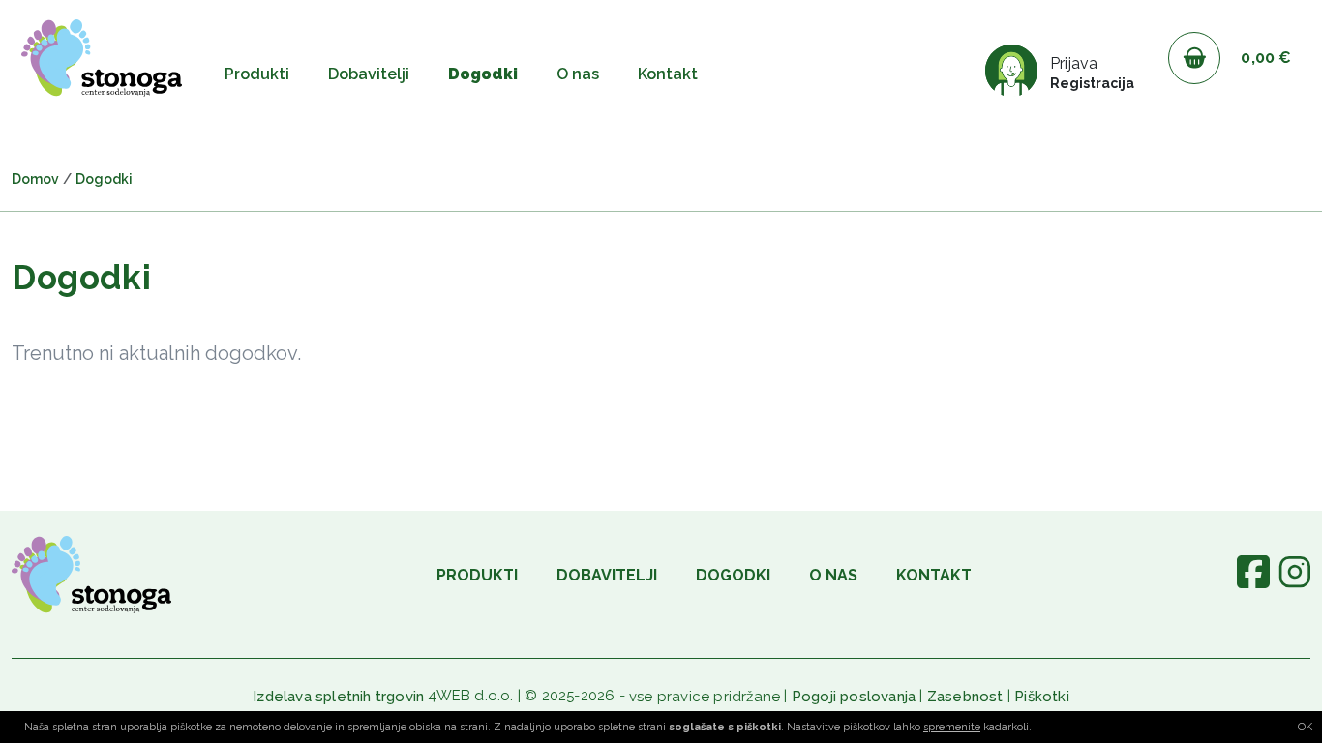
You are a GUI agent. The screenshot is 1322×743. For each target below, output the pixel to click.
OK (1305, 727)
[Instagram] (1293, 583)
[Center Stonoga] (101, 58)
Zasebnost (965, 696)
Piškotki (1041, 696)
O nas (577, 74)
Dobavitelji (368, 74)
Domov (35, 179)
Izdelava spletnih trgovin (338, 696)
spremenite (951, 727)
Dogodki (483, 74)
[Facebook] (1253, 583)
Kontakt (668, 74)
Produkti (257, 74)
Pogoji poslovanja (854, 696)
